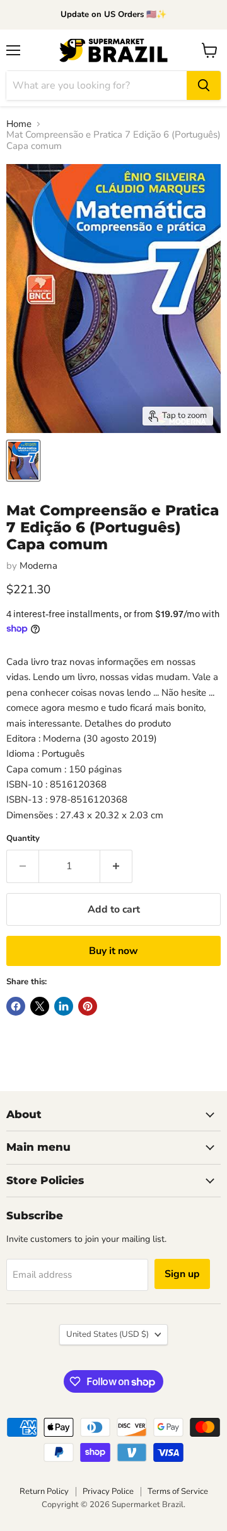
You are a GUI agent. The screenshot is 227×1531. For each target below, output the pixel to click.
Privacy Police (108, 1491)
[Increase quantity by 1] (116, 866)
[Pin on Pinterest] (87, 1006)
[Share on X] (39, 1006)
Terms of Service (178, 1491)
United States (107, 1334)
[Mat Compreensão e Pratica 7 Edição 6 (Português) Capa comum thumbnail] (23, 461)
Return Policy (44, 1491)
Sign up (182, 1274)
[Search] (204, 85)
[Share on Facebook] (15, 1006)
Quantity (23, 838)
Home (19, 124)
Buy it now (113, 951)
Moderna (38, 565)
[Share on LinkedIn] (63, 1006)
